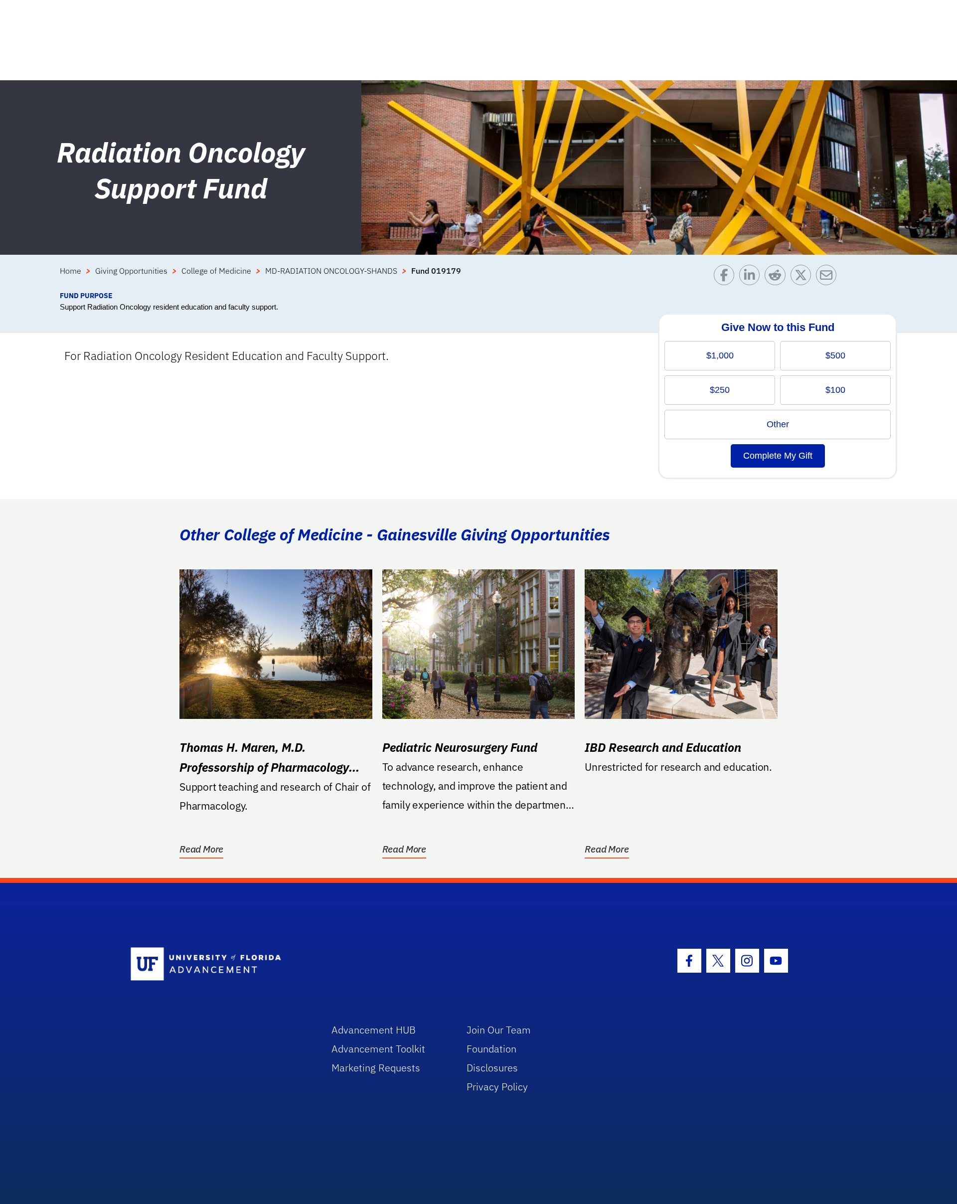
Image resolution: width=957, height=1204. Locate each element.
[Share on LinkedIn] (752, 277)
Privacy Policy (497, 1086)
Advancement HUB (373, 1029)
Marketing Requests (375, 1067)
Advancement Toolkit (378, 1048)
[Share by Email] (828, 277)
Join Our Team (499, 1029)
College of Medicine (216, 271)
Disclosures (492, 1067)
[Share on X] (803, 277)
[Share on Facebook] (726, 277)
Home (70, 271)
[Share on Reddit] (777, 277)
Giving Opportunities (131, 271)
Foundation (491, 1048)
